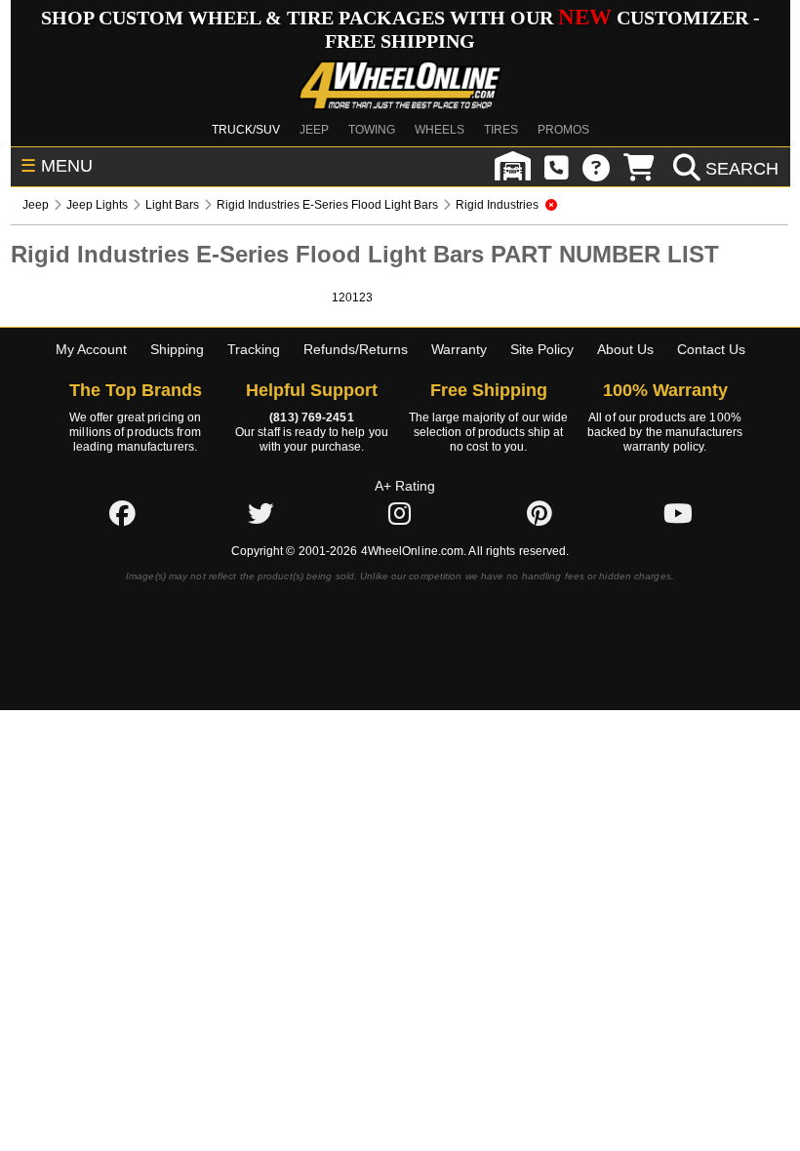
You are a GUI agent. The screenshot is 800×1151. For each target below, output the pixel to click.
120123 (352, 297)
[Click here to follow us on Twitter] (260, 513)
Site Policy (542, 349)
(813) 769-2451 (311, 417)
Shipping (177, 349)
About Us (625, 349)
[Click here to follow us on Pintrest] (539, 513)
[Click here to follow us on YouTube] (678, 513)
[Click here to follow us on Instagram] (400, 513)
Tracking (253, 349)
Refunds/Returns (355, 349)
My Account (91, 349)
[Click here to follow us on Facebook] (121, 513)
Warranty (459, 349)
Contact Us (711, 349)
